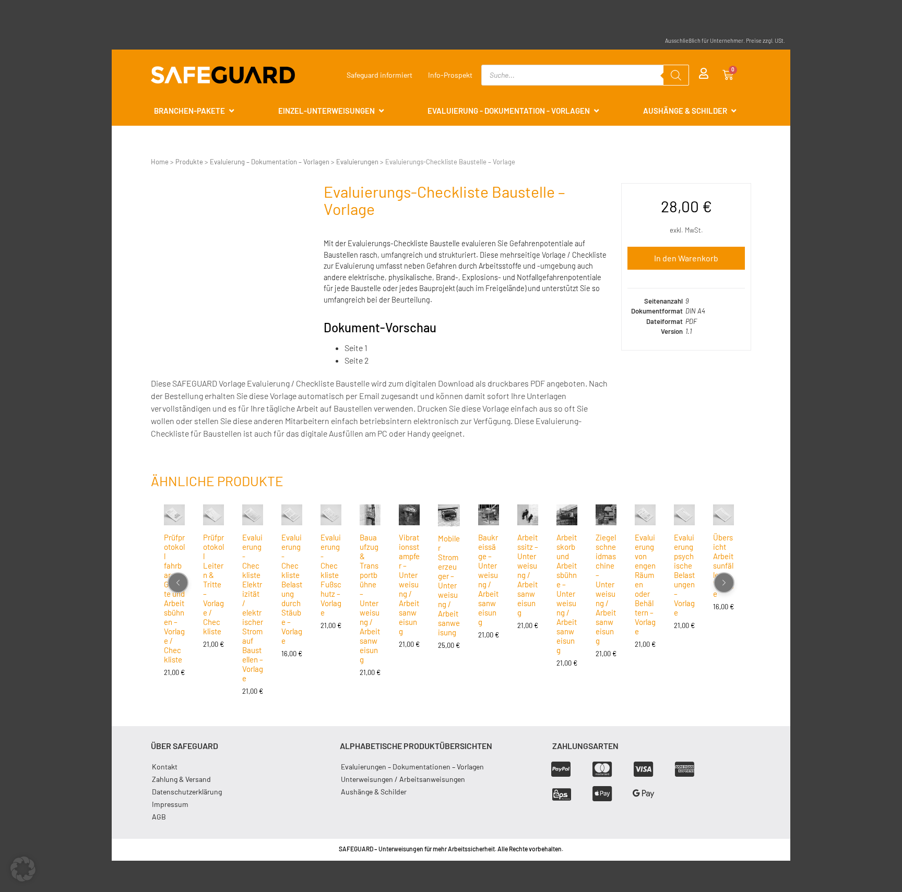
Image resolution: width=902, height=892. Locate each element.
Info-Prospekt (450, 74)
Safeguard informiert (379, 74)
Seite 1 (356, 348)
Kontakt (164, 766)
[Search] (676, 75)
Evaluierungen (357, 162)
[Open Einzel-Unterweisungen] (381, 111)
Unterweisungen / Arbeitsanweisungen (403, 779)
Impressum (170, 804)
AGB (159, 816)
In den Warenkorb (686, 258)
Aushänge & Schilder (374, 791)
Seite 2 (357, 360)
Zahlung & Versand (181, 779)
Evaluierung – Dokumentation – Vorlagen (269, 162)
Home (160, 162)
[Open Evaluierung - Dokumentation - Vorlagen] (596, 111)
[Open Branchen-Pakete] (231, 111)
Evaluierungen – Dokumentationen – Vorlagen (412, 766)
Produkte (189, 162)
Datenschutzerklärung (187, 791)
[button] (23, 869)
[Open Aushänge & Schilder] (734, 111)
